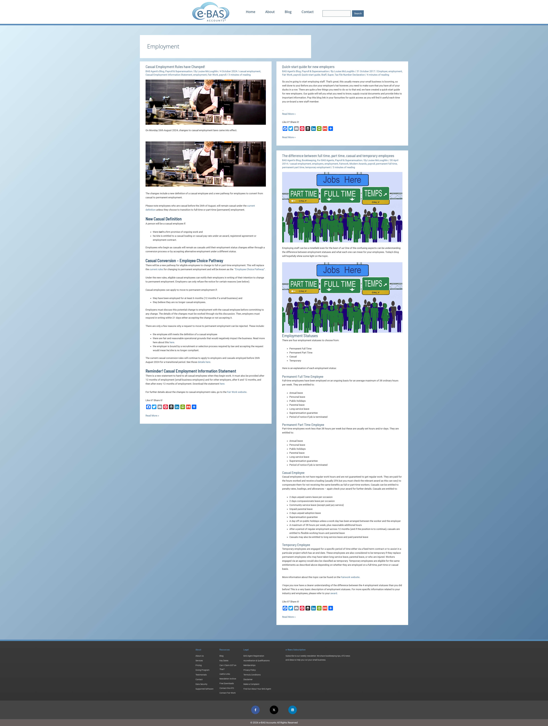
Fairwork (343, 163)
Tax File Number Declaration (350, 74)
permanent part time (293, 167)
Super (331, 74)
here (171, 342)
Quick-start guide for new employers (308, 66)
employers (318, 163)
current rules (156, 269)
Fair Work (213, 74)
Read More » (152, 415)
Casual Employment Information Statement (169, 74)
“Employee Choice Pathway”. (249, 269)
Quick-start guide (311, 74)
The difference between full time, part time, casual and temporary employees (338, 155)
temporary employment (318, 167)
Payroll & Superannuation (178, 71)
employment (200, 74)
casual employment (249, 71)
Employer (382, 71)
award (333, 593)
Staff (324, 74)
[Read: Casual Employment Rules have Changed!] (206, 101)
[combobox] (337, 13)
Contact (308, 11)
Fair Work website (236, 392)
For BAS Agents (325, 160)
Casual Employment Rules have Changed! (175, 66)
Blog (288, 11)
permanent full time (386, 163)
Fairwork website (350, 577)
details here (204, 362)
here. (222, 383)
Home (250, 11)
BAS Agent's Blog (155, 71)
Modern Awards (358, 163)
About (270, 11)
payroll (222, 74)
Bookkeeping (309, 160)
